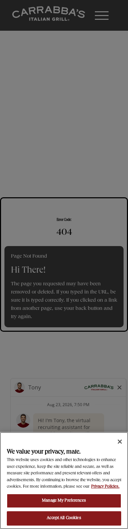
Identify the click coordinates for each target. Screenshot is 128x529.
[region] (64, 480)
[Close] (119, 441)
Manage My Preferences (64, 501)
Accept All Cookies (64, 518)
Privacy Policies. (105, 487)
